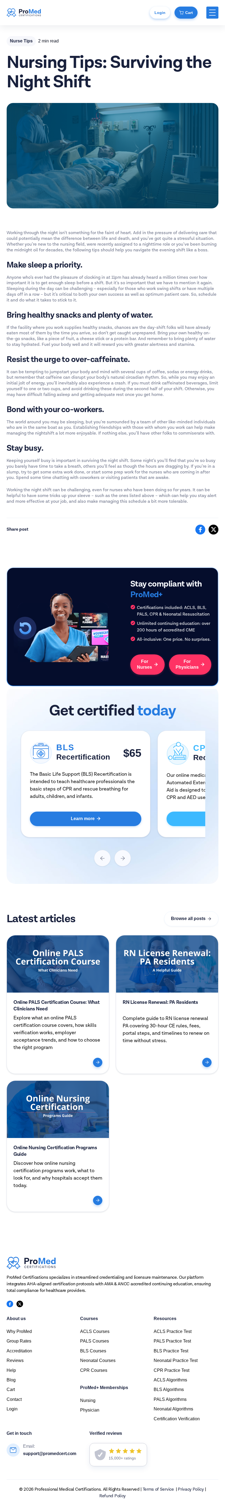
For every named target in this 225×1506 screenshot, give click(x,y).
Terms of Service (158, 1489)
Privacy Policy (191, 1489)
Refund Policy (112, 1496)
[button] (212, 13)
